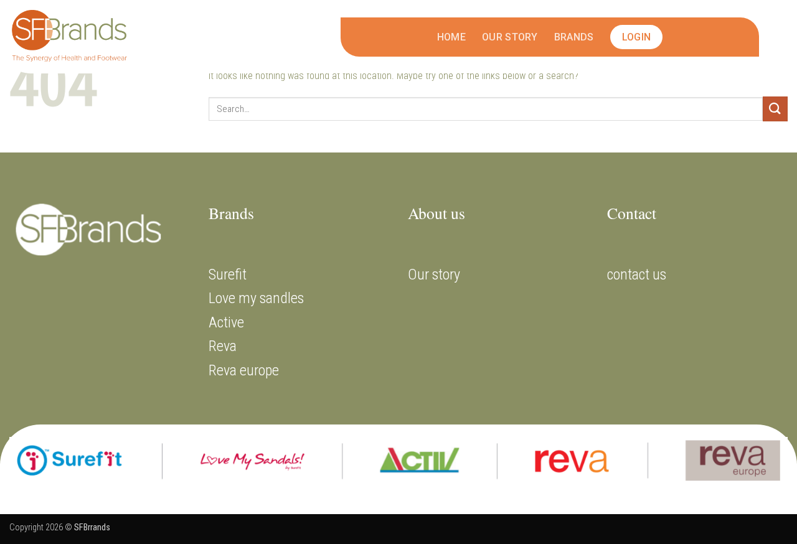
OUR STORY (510, 37)
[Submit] (775, 108)
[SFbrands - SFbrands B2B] (71, 37)
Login (636, 37)
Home (451, 37)
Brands (574, 37)
